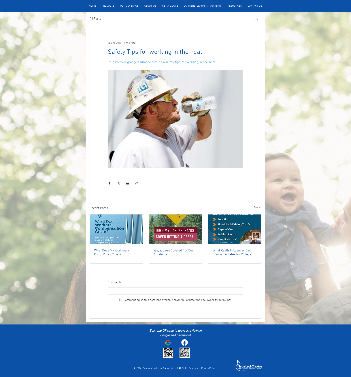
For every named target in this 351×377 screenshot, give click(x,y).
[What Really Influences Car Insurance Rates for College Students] (234, 229)
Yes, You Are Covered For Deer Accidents (174, 252)
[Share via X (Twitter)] (118, 183)
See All (257, 207)
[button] (256, 19)
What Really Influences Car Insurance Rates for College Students (232, 252)
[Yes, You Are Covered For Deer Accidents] (175, 229)
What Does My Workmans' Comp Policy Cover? (112, 252)
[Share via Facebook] (109, 183)
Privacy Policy (208, 368)
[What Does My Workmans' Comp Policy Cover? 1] (116, 229)
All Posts (95, 19)
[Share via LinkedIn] (127, 183)
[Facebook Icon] (184, 342)
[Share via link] (136, 183)
